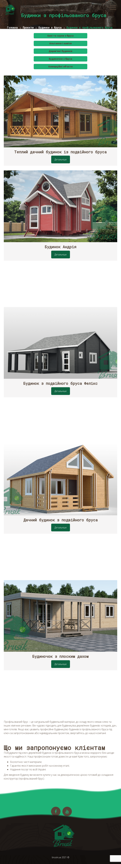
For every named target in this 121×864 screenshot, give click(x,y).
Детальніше (61, 159)
